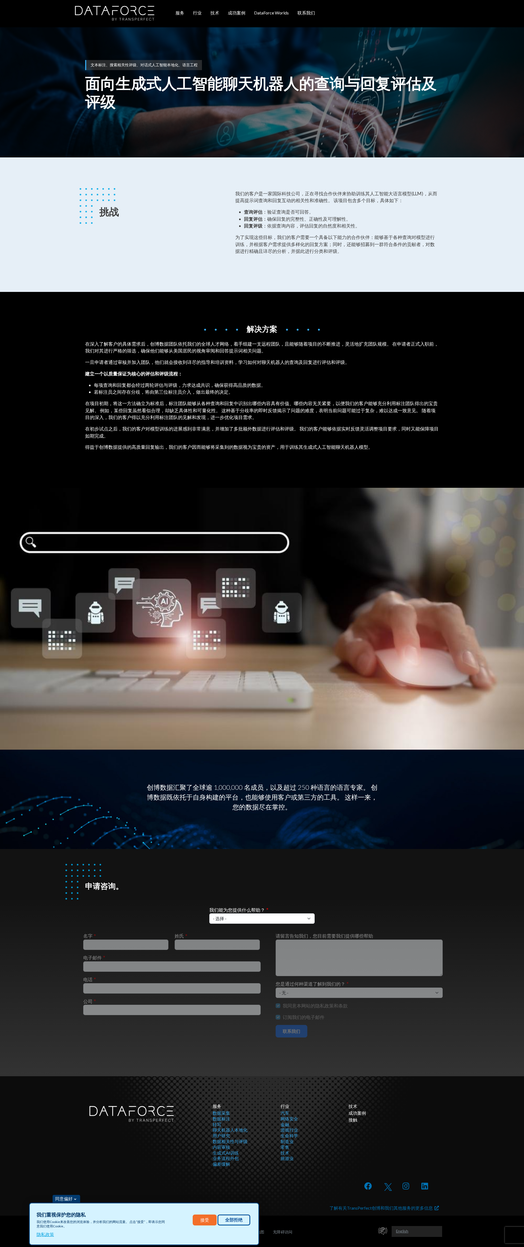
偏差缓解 (221, 1164)
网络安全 (289, 1118)
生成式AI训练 (226, 1152)
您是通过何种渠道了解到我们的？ (310, 984)
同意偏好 (64, 1198)
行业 (197, 12)
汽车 (285, 1113)
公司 (88, 1001)
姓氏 (179, 936)
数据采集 (221, 1113)
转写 (217, 1124)
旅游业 (287, 1158)
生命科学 (289, 1135)
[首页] (114, 13)
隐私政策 (45, 1234)
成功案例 (236, 12)
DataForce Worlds (271, 12)
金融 (285, 1124)
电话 (88, 979)
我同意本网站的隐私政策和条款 (315, 1006)
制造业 (287, 1141)
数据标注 (221, 1118)
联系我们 (306, 12)
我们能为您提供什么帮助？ (237, 910)
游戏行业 (289, 1129)
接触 (353, 1119)
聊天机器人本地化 (230, 1129)
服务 (179, 12)
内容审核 (221, 1147)
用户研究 (221, 1135)
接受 (204, 1219)
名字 (88, 936)
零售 (285, 1147)
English (402, 1231)
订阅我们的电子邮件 (303, 1017)
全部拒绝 (234, 1220)
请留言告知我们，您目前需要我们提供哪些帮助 (324, 936)
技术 (214, 12)
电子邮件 (92, 958)
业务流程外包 (226, 1158)
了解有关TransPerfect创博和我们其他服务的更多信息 (381, 1207)
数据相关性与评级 (230, 1141)
